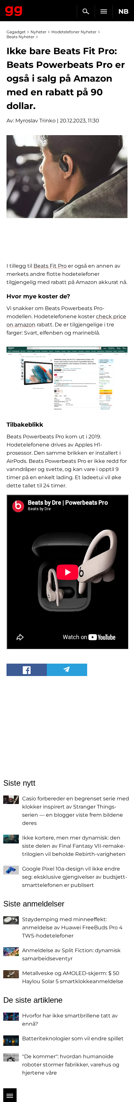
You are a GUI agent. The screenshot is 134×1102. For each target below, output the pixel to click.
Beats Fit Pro (50, 266)
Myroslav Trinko (35, 121)
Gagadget (14, 10)
